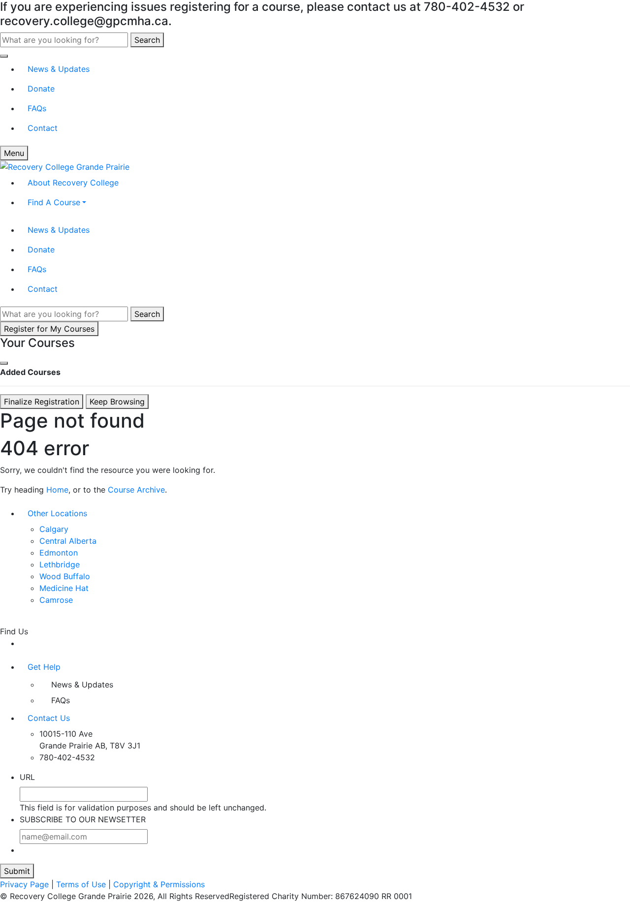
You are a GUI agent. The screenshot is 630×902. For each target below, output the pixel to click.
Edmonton (58, 553)
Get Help (44, 667)
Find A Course (54, 202)
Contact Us (49, 718)
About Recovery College (73, 182)
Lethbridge (59, 564)
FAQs (37, 108)
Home (57, 490)
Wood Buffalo (64, 576)
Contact (43, 128)
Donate (41, 88)
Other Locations (57, 513)
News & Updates (59, 69)
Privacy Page (24, 884)
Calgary (53, 529)
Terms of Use (81, 884)
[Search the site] (4, 56)
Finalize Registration (41, 401)
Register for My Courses (49, 329)
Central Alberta (67, 541)
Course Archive (136, 490)
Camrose (56, 600)
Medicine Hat (64, 588)
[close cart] (4, 363)
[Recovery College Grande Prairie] (64, 166)
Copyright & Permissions (159, 884)
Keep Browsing (117, 401)
